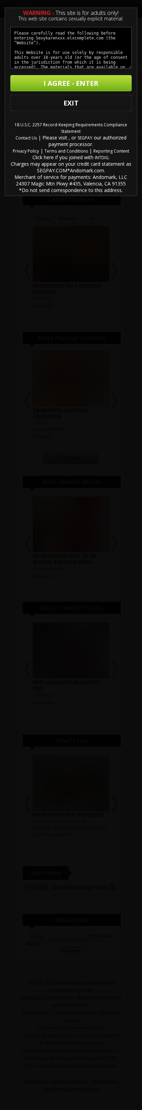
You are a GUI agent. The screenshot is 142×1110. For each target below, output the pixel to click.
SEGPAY (85, 138)
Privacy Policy (26, 151)
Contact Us (26, 138)
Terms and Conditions (66, 151)
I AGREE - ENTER (71, 83)
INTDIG (102, 158)
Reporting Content (111, 151)
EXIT (71, 103)
